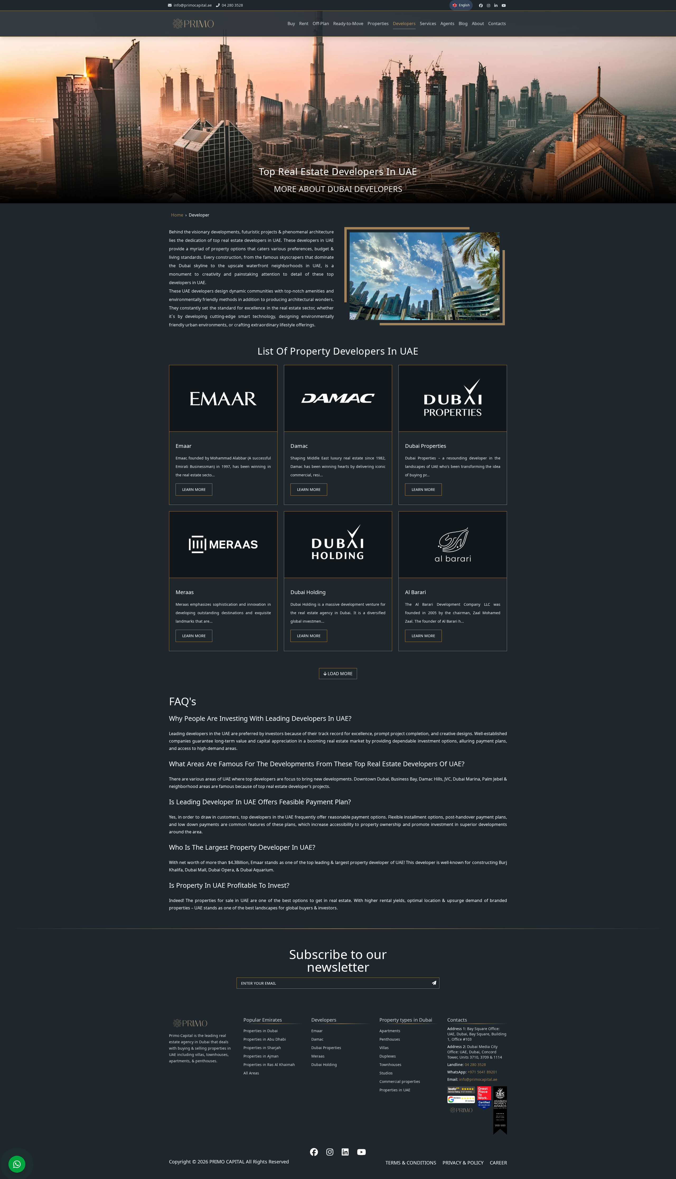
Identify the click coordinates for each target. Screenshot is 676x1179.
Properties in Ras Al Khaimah (269, 1064)
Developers (404, 23)
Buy (291, 23)
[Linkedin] (345, 1152)
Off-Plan (321, 23)
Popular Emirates (262, 1020)
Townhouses (390, 1064)
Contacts (497, 23)
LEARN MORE (194, 489)
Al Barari (415, 592)
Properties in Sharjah (262, 1047)
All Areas (251, 1072)
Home (177, 215)
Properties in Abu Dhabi (264, 1039)
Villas (384, 1047)
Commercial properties (399, 1081)
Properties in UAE (394, 1089)
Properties (378, 23)
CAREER (498, 1162)
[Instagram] (329, 1152)
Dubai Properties (425, 445)
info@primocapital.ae (478, 1079)
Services (428, 23)
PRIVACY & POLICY (463, 1162)
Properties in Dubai (260, 1030)
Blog (463, 23)
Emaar (183, 445)
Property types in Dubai (405, 1020)
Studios (386, 1072)
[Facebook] (314, 1152)
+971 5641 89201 (482, 1071)
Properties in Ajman (261, 1056)
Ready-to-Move (348, 23)
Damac (299, 445)
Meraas (185, 592)
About (478, 23)
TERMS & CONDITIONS (411, 1162)
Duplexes (387, 1056)
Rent (303, 23)
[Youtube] (361, 1152)
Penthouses (389, 1039)
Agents (447, 23)
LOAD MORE (340, 674)
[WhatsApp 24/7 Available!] (16, 1164)
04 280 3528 (475, 1064)
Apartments (389, 1030)
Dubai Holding (308, 592)
